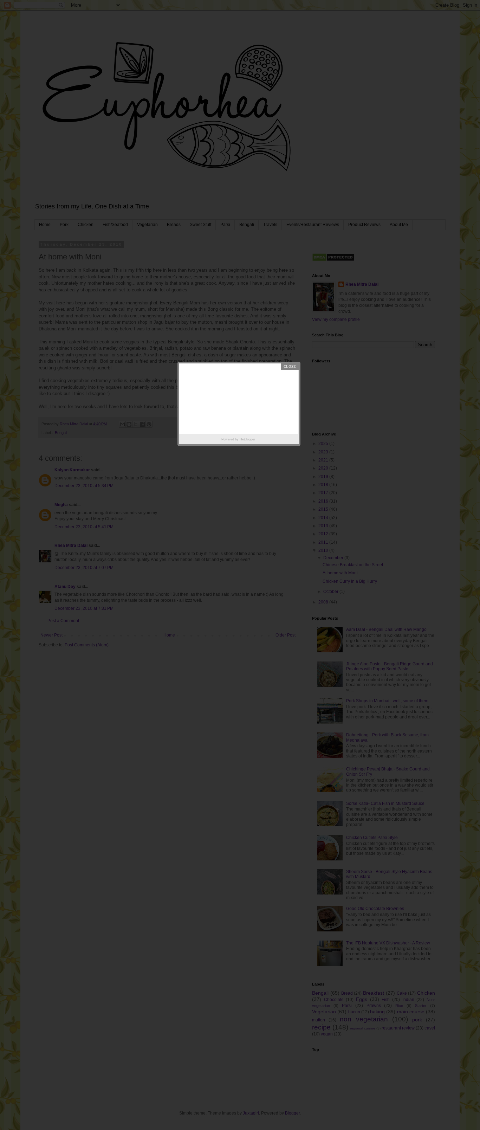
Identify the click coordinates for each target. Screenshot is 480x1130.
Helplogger (247, 439)
